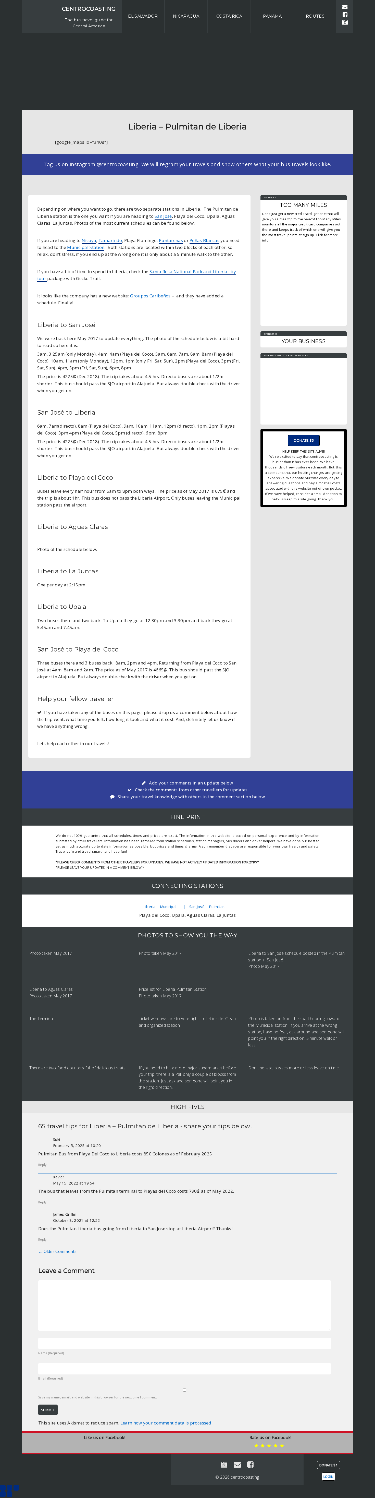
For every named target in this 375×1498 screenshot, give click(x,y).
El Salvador (143, 16)
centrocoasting (89, 9)
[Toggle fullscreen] (9, 1488)
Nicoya (89, 240)
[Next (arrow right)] (9, 1494)
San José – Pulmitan (207, 906)
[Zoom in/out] (16, 1488)
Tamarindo (110, 240)
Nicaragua (186, 16)
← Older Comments (57, 1251)
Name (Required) (51, 1353)
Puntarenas (171, 240)
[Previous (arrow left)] (3, 1494)
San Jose (163, 216)
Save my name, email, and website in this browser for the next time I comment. (97, 1397)
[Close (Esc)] (3, 1488)
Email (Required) (50, 1378)
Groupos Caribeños (150, 296)
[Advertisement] (187, 71)
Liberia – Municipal (161, 906)
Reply (42, 1165)
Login (328, 1476)
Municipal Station (85, 247)
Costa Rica (229, 16)
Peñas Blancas (204, 240)
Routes (315, 16)
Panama (272, 16)
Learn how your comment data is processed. (166, 1423)
